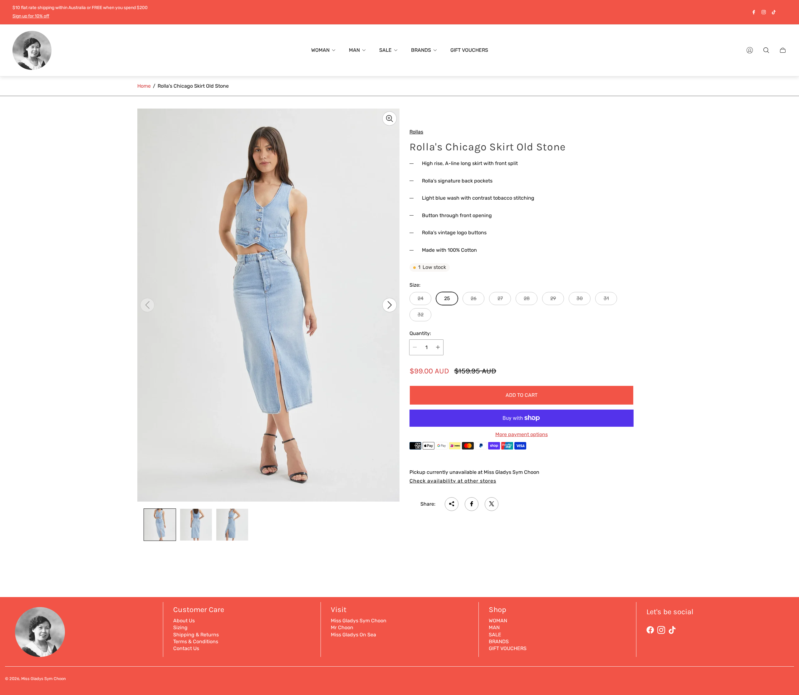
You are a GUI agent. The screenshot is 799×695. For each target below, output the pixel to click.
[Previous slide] (147, 305)
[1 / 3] (160, 524)
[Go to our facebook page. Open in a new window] (753, 12)
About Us (184, 621)
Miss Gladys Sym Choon (358, 621)
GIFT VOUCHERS (508, 648)
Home (144, 86)
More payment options (521, 434)
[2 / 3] (196, 524)
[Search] (766, 50)
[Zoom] (389, 118)
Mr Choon (342, 627)
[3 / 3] (232, 524)
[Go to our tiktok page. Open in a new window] (773, 12)
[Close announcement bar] (783, 12)
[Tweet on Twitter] (491, 504)
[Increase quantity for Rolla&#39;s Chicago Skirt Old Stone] (438, 347)
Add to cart (521, 395)
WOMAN (498, 621)
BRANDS (499, 641)
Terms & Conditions (195, 641)
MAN (494, 627)
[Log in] (750, 50)
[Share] (451, 504)
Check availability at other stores (452, 481)
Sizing (180, 627)
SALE (495, 635)
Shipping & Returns (196, 635)
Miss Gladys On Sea (353, 635)
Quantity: (420, 333)
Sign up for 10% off (30, 16)
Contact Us (186, 648)
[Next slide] (389, 305)
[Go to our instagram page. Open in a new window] (763, 12)
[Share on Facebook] (471, 504)
